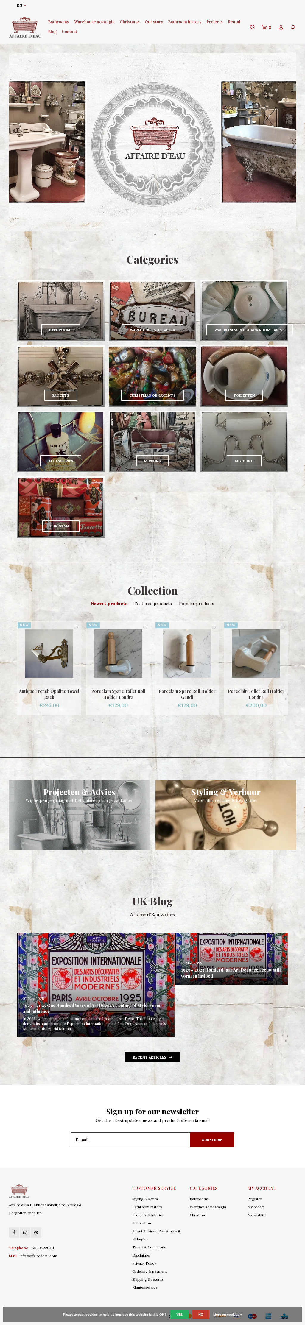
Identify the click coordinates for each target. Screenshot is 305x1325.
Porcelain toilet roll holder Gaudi (256, 694)
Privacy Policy (144, 1263)
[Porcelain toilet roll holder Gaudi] (256, 653)
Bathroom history (184, 21)
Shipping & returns (148, 1279)
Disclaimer (141, 1255)
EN (19, 5)
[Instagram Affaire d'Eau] (25, 1232)
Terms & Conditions (149, 1247)
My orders (256, 1207)
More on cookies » (227, 1314)
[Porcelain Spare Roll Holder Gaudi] (118, 653)
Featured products (153, 603)
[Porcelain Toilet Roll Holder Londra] (187, 653)
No (200, 1314)
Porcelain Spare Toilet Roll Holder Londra (49, 694)
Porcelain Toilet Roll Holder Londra (187, 694)
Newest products (109, 603)
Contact (69, 31)
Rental (234, 21)
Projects (214, 21)
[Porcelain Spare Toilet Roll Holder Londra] (49, 653)
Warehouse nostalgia (94, 21)
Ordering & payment (149, 1271)
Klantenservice (145, 1287)
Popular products (196, 603)
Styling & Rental (145, 1199)
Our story (154, 21)
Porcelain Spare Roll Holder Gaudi (118, 694)
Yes (179, 1314)
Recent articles (149, 1057)
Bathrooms (58, 21)
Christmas (130, 21)
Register (255, 1199)
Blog (52, 31)
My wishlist (257, 1215)
